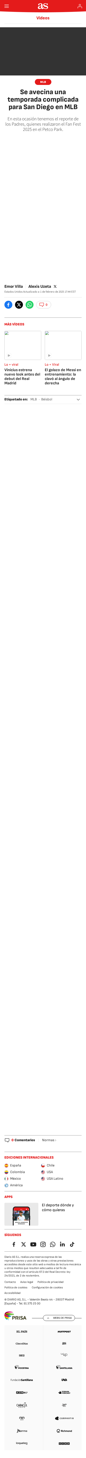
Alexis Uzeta (39, 286)
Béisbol (46, 399)
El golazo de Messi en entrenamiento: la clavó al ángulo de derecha (63, 376)
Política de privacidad (50, 1282)
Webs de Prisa (62, 1318)
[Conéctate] (79, 6)
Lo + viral (11, 365)
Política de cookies (15, 1287)
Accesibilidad (12, 1293)
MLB (43, 82)
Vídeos (43, 18)
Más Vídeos (14, 324)
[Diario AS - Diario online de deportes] (43, 6)
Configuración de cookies (47, 1287)
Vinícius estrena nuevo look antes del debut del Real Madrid (22, 376)
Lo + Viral (52, 365)
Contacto (10, 1282)
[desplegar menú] (7, 6)
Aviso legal (26, 1282)
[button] (43, 304)
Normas (48, 1140)
